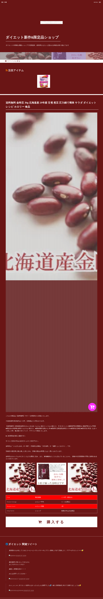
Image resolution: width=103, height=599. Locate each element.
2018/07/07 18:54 (21, 555)
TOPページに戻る (13, 61)
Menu (96, 2)
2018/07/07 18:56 (29, 590)
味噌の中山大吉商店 (68, 511)
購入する (53, 522)
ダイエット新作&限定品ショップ (32, 37)
